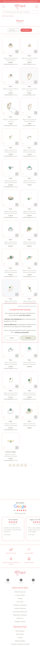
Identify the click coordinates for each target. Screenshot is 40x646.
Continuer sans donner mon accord (27, 306)
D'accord (28, 338)
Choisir (12, 338)
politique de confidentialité (22, 332)
